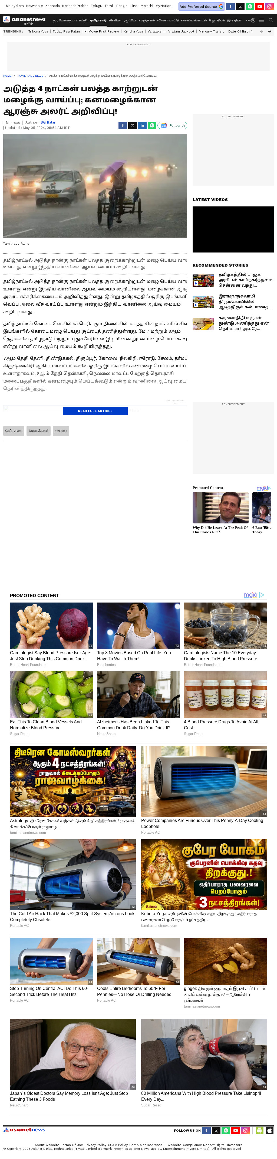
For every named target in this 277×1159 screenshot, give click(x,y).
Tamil (109, 6)
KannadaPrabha (75, 6)
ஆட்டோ (130, 20)
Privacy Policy (95, 1145)
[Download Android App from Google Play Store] (259, 1130)
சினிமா (115, 20)
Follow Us (178, 125)
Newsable (34, 6)
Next (270, 31)
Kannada (52, 6)
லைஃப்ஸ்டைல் (194, 20)
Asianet (24, 1129)
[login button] (254, 20)
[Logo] (26, 20)
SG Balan (48, 122)
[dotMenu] (248, 20)
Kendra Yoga (133, 31)
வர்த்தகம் (147, 20)
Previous (262, 31)
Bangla (121, 6)
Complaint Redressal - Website (155, 1145)
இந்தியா (234, 20)
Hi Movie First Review (101, 31)
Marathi (146, 6)
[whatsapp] (250, 6)
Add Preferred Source (198, 7)
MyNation (163, 6)
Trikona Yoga (38, 31)
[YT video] (259, 6)
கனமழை (61, 431)
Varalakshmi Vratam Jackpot (171, 31)
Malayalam (15, 6)
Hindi (134, 6)
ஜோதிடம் (217, 20)
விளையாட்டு (168, 20)
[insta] (269, 6)
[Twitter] (240, 6)
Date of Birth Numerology (249, 31)
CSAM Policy (118, 1145)
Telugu (96, 6)
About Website (47, 1145)
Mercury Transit (211, 31)
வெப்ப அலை (13, 431)
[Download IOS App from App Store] (269, 1130)
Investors (234, 1145)
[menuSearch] (271, 20)
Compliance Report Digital (204, 1145)
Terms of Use (72, 1145)
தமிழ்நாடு (98, 20)
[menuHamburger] (262, 20)
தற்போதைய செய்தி (70, 20)
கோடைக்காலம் (38, 431)
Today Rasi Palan (66, 31)
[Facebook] (230, 6)
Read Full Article (95, 411)
